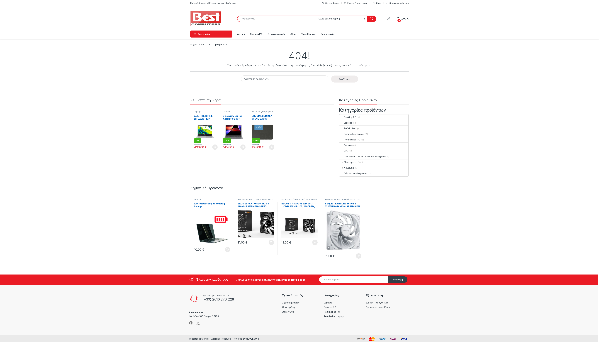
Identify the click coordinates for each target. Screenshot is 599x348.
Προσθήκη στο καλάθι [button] (212, 147)
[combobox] (277, 19)
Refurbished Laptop (354, 134)
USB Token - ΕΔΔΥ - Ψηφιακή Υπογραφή (365, 156)
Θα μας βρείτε (332, 3)
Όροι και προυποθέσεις (378, 307)
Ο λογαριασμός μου (399, 3)
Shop (378, 3)
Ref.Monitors (350, 128)
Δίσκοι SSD (256, 111)
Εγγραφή (398, 279)
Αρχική (241, 34)
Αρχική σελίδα (197, 44)
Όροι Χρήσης (308, 34)
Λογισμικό (349, 167)
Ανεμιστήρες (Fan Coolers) (249, 199)
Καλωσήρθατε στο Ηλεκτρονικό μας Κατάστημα (213, 3)
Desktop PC (350, 117)
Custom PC (256, 34)
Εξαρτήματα (267, 111)
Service (348, 145)
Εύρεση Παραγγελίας (357, 3)
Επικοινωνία (327, 34)
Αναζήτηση (344, 79)
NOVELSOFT (252, 338)
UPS (346, 151)
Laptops (198, 111)
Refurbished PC (352, 139)
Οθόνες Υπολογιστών (355, 173)
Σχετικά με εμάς (277, 34)
